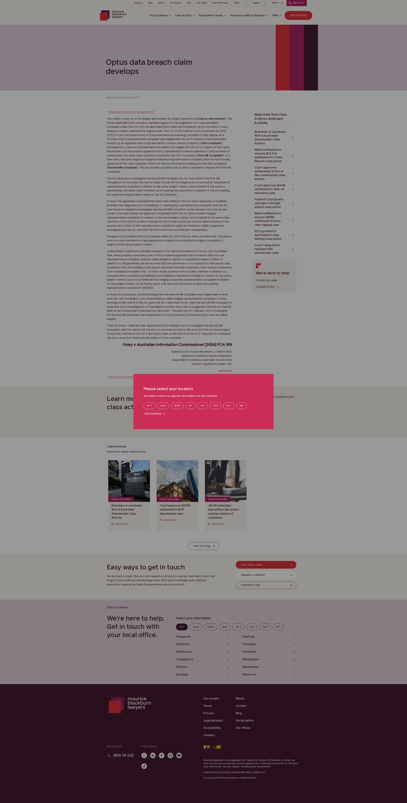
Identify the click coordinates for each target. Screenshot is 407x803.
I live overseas (152, 413)
